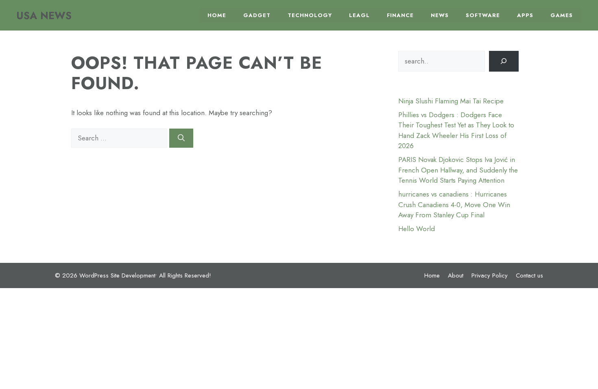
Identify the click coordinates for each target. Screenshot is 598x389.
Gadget (257, 15)
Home (216, 15)
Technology (310, 15)
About (455, 275)
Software (483, 15)
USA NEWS (44, 15)
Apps (525, 15)
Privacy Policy (489, 275)
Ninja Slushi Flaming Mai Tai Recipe (451, 101)
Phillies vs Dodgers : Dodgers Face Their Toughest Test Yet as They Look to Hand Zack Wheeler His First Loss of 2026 (456, 130)
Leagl (359, 15)
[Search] (181, 138)
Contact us (529, 275)
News (440, 15)
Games (561, 15)
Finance (400, 15)
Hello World (416, 229)
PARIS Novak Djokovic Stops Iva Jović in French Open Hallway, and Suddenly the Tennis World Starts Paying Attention (458, 170)
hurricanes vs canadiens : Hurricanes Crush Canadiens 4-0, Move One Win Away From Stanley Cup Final (454, 204)
